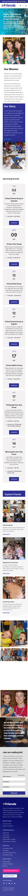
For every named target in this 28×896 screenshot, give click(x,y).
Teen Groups (6, 835)
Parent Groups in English (9, 839)
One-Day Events (7, 823)
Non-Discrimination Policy (9, 852)
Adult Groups (6, 837)
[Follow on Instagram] (4, 883)
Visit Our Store (6, 861)
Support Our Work (9, 876)
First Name (6, 781)
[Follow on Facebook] (7, 883)
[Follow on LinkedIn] (15, 883)
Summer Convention (8, 826)
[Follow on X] (12, 883)
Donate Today (22, 1)
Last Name (6, 786)
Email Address (7, 776)
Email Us (5, 866)
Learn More (7, 139)
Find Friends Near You (10, 870)
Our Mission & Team (8, 848)
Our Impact (5, 850)
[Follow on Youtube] (9, 883)
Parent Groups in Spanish (9, 841)
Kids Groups (6, 832)
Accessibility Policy (8, 854)
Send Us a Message (8, 864)
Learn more (6, 534)
